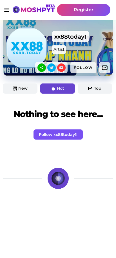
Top (97, 88)
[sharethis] (41, 67)
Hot (60, 88)
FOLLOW (83, 67)
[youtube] (61, 67)
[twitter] (51, 67)
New (23, 88)
